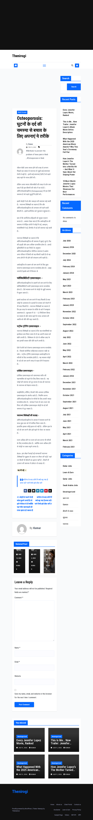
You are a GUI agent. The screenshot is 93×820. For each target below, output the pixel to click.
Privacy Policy (76, 810)
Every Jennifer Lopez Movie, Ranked (69, 112)
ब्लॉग (79, 815)
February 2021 (69, 447)
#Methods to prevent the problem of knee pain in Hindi (37, 153)
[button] (72, 65)
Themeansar (16, 811)
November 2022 (69, 311)
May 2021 (67, 427)
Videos (67, 815)
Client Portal (68, 804)
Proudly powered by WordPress (22, 809)
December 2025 (69, 253)
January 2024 (68, 273)
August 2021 (68, 408)
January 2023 (68, 305)
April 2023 (67, 286)
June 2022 (67, 344)
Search (65, 78)
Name (17, 648)
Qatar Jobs (67, 479)
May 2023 (67, 279)
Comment (19, 597)
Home (52, 804)
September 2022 (69, 324)
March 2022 (68, 363)
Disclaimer (57, 810)
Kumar (30, 144)
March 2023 (68, 292)
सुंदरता (65, 517)
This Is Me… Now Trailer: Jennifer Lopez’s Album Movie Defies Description (70, 127)
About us (59, 804)
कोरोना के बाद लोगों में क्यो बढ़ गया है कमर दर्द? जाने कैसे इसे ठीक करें (43, 500)
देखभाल (65, 504)
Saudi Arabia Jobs (70, 485)
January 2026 (68, 247)
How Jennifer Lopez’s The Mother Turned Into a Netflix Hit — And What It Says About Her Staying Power (70, 166)
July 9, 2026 (23, 748)
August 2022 (68, 331)
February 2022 (69, 369)
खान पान (66, 498)
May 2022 (67, 350)
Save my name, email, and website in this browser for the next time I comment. (33, 696)
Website (18, 676)
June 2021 (67, 421)
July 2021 (67, 414)
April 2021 (67, 434)
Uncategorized (69, 492)
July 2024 (67, 260)
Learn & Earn (68, 472)
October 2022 (68, 318)
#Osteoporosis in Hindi (35, 158)
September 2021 (69, 402)
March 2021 (68, 440)
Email (17, 662)
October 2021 (68, 395)
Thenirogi (19, 56)
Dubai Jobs (67, 466)
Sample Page (58, 815)
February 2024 (69, 266)
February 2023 (69, 299)
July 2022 (67, 337)
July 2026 (67, 241)
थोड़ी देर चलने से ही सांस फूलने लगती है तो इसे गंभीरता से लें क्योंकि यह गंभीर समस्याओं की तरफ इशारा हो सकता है (25, 504)
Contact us (77, 804)
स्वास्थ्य (65, 524)
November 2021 (69, 389)
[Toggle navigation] (44, 65)
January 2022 (68, 376)
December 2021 (69, 382)
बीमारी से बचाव (22, 112)
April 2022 (67, 357)
